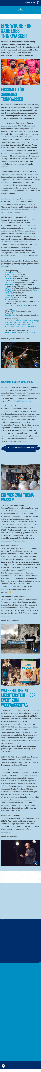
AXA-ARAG (9, 273)
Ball (6, 278)
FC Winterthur (10, 301)
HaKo (7, 294)
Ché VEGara (9, 290)
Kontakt (4, 1019)
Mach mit (4, 1004)
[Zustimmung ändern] (3, 1065)
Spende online (6, 997)
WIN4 (7, 274)
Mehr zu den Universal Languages (20, 447)
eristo (10, 278)
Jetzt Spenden (30, 2)
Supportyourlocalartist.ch (15, 305)
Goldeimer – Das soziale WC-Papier (14, 986)
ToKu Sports (9, 284)
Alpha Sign (9, 298)
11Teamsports (10, 296)
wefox (7, 332)
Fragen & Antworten (8, 1026)
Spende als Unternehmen (10, 1001)
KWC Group (34, 332)
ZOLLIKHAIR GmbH (12, 326)
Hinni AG (18, 321)
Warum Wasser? (7, 979)
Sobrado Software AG (29, 326)
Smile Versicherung (30, 321)
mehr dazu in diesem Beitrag (21, 401)
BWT (7, 282)
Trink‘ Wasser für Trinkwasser (12, 982)
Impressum (9, 1067)
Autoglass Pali (10, 323)
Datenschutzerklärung (23, 1067)
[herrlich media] (34, 1067)
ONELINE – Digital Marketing (24, 325)
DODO (13, 311)
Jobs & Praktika (7, 1023)
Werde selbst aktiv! (8, 1008)
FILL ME (8, 276)
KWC (7, 288)
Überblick (4, 975)
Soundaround (10, 315)
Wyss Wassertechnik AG (20, 332)
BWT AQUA (9, 321)
